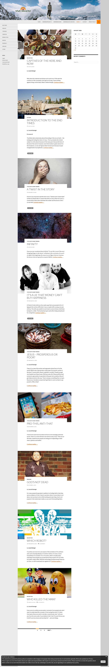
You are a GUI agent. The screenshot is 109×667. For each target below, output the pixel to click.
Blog (78, 21)
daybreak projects (47, 21)
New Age (4, 46)
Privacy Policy (92, 21)
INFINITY (32, 244)
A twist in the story (40, 189)
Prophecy (4, 43)
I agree (103, 661)
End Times (4, 25)
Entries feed (5, 60)
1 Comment (42, 543)
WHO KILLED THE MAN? (41, 599)
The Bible (4, 31)
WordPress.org (5, 64)
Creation (4, 34)
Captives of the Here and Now (44, 62)
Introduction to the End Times (44, 122)
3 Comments (41, 602)
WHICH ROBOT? (36, 540)
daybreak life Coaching (69, 21)
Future (29, 117)
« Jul (75, 50)
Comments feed (5, 62)
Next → (50, 630)
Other (3, 49)
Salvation (30, 58)
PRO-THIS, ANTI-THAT (40, 423)
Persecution (5, 37)
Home (39, 21)
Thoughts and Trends (33, 186)
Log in (3, 58)
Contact (85, 21)
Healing (29, 479)
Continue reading (59, 82)
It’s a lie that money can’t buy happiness (44, 296)
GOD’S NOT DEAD (37, 482)
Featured (30, 153)
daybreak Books (57, 21)
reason (4, 40)
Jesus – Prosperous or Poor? (42, 356)
